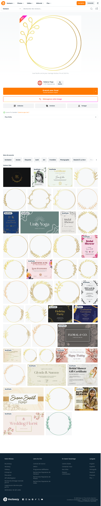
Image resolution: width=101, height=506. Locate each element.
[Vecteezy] (3, 3)
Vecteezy (7, 466)
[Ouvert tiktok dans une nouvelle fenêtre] (35, 499)
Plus (48, 3)
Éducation (7, 475)
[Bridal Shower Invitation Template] (68, 222)
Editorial (39, 3)
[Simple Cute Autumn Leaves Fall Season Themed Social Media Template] (86, 399)
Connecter (89, 3)
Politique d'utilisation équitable (85, 501)
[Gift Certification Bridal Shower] (83, 375)
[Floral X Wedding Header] (77, 356)
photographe (64, 160)
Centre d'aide (65, 464)
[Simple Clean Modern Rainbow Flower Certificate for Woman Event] (39, 269)
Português (91, 469)
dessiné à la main (79, 160)
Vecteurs (10, 3)
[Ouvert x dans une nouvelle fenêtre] (39, 499)
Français (91, 475)
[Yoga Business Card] (39, 222)
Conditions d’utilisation (72, 499)
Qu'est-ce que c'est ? (23, 112)
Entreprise (7, 472)
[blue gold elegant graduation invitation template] (86, 313)
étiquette (28, 160)
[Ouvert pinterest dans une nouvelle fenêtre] (32, 499)
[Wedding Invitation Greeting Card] (39, 177)
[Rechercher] (90, 8)
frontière (53, 160)
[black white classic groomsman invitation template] (89, 292)
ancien (18, 160)
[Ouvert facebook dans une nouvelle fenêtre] (23, 499)
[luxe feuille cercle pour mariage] (86, 177)
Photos (19, 3)
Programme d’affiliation (40, 469)
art (44, 160)
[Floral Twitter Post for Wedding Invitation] (46, 375)
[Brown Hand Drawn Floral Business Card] (78, 335)
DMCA (35, 466)
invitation (8, 160)
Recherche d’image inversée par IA (10, 481)
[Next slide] (93, 159)
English (90, 464)
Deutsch (91, 472)
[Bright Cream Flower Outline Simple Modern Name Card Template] (23, 399)
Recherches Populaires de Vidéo (41, 482)
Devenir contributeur (65, 473)
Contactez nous (66, 466)
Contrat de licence (39, 464)
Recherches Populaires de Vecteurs (41, 473)
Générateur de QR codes (12, 490)
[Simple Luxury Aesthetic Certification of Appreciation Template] (12, 356)
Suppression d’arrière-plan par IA (13, 486)
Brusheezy (7, 464)
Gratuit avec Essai (50, 91)
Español (91, 466)
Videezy (6, 469)
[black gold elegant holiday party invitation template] (60, 313)
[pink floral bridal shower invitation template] (89, 246)
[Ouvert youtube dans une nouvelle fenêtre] (42, 499)
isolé (37, 160)
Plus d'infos (8, 117)
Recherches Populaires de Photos (41, 477)
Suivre (59, 84)
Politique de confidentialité (88, 499)
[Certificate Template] (60, 177)
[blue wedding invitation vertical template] (11, 222)
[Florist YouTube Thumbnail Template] (23, 423)
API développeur (9, 478)
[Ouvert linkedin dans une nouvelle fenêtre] (29, 499)
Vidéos (29, 3)
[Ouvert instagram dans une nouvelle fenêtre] (26, 499)
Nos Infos (64, 469)
